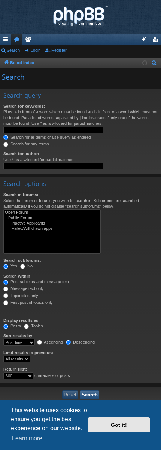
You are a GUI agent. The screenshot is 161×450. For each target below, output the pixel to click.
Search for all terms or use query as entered (50, 137)
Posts (15, 326)
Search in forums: (21, 194)
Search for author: (21, 154)
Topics (36, 326)
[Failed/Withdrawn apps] (52, 228)
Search (13, 50)
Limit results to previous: (28, 352)
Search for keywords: (24, 106)
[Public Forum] (52, 218)
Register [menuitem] (157, 41)
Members (29, 41)
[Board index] (80, 17)
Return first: (15, 369)
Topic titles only (23, 295)
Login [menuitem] (146, 41)
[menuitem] (154, 63)
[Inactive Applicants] (52, 223)
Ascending (53, 342)
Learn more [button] (27, 438)
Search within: (17, 276)
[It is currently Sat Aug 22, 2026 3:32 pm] (144, 63)
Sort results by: (18, 335)
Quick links (7, 41)
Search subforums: (22, 260)
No (29, 266)
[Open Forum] (52, 212)
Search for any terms (29, 144)
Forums (18, 41)
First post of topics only (31, 302)
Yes (13, 266)
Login (35, 50)
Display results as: (21, 320)
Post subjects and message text (39, 281)
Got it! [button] (119, 425)
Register (59, 50)
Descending (83, 342)
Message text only (26, 288)
